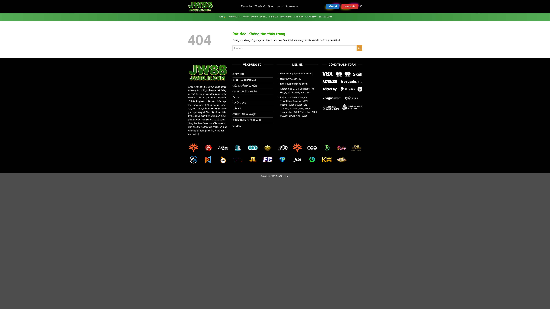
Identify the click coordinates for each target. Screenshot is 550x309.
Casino (254, 17)
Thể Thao (273, 17)
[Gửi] (359, 48)
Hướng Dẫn (233, 17)
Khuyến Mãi (311, 17)
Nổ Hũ (246, 17)
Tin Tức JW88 (325, 17)
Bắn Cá (263, 17)
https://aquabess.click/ (301, 73)
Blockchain (286, 17)
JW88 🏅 (222, 17)
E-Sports (298, 17)
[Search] (361, 6)
